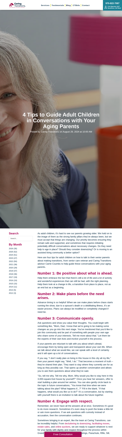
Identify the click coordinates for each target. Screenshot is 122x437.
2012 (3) (12, 293)
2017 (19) (13, 277)
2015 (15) (13, 284)
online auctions (62, 426)
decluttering (70, 423)
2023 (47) (13, 258)
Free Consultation (63, 434)
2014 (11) (13, 287)
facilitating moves (100, 423)
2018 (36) (13, 274)
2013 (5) (12, 290)
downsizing (85, 423)
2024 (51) (13, 255)
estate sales (44, 426)
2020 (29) (13, 268)
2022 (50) (13, 261)
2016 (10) (13, 280)
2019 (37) (13, 271)
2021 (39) (13, 264)
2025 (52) (13, 252)
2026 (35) (13, 248)
